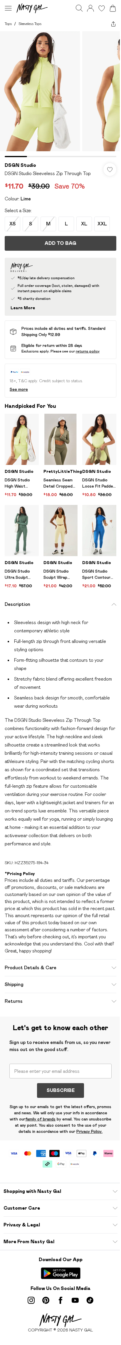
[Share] (113, 24)
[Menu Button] (8, 8)
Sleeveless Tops (30, 24)
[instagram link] (31, 1300)
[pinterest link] (45, 1300)
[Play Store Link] (60, 1273)
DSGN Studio (20, 165)
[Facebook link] (60, 1300)
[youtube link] (75, 1300)
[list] (60, 94)
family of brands (40, 1119)
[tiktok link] (89, 1300)
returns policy (88, 351)
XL (84, 223)
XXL (102, 223)
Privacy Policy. (89, 1131)
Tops (8, 24)
